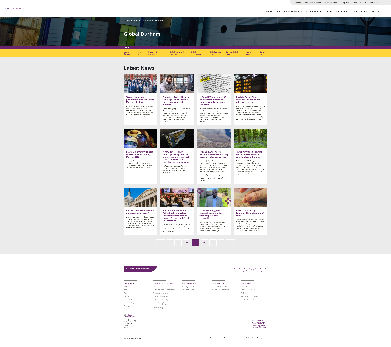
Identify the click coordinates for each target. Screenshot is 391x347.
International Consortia (220, 286)
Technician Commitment (250, 296)
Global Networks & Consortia (177, 53)
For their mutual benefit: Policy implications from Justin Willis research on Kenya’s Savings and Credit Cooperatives (176, 215)
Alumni (298, 3)
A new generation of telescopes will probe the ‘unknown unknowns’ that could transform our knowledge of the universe (176, 157)
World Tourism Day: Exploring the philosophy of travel (250, 213)
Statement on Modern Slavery (163, 290)
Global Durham (360, 11)
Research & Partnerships (153, 53)
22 (178, 243)
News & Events (248, 53)
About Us (139, 53)
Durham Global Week (232, 53)
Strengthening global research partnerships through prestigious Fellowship (210, 214)
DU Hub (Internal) (247, 299)
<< (161, 243)
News (162, 20)
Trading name (238, 338)
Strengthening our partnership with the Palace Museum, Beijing (140, 99)
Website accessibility (160, 299)
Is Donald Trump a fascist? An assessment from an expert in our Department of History (212, 101)
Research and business (337, 11)
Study (269, 11)
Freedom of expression (161, 293)
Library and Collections (313, 3)
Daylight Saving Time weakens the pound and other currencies (248, 99)
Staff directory (246, 293)
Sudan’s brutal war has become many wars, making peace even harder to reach (213, 154)
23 (187, 243)
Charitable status (216, 338)
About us (357, 3)
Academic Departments (132, 303)
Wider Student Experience (289, 11)
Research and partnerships (221, 290)
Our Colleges (128, 299)
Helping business (188, 286)
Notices (156, 286)
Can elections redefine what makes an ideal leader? (140, 211)
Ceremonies (128, 306)
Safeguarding (158, 308)
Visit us (375, 11)
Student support (314, 11)
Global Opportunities (196, 53)
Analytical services (188, 290)
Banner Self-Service (248, 290)
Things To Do (345, 3)
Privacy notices (262, 338)
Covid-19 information (160, 296)
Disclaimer (227, 338)
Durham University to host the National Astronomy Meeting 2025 (139, 154)
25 (204, 243)
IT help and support (248, 303)
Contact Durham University (137, 269)
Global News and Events (151, 20)
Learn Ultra (245, 286)
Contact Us (263, 53)
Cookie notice (250, 338)
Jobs (125, 290)
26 (213, 243)
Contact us (127, 293)
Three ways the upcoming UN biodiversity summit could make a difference (249, 154)
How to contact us (371, 3)
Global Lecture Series (215, 53)
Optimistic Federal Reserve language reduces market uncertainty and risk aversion (176, 101)
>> (230, 243)
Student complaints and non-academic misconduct (163, 304)
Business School (331, 3)
